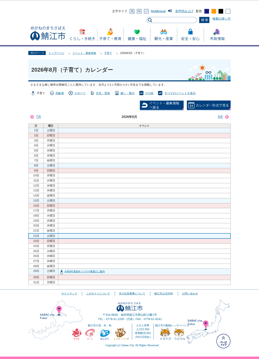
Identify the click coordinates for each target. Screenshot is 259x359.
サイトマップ (69, 293)
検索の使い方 (221, 18)
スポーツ (80, 93)
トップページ (56, 53)
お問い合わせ (190, 293)
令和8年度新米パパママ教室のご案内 (85, 271)
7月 (38, 117)
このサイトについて (98, 293)
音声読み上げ (184, 11)
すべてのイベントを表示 (180, 93)
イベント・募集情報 (84, 53)
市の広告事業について (132, 293)
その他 (149, 93)
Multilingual (158, 11)
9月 (220, 117)
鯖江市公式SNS (163, 293)
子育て (108, 53)
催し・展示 (127, 93)
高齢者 (59, 93)
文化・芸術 (103, 93)
